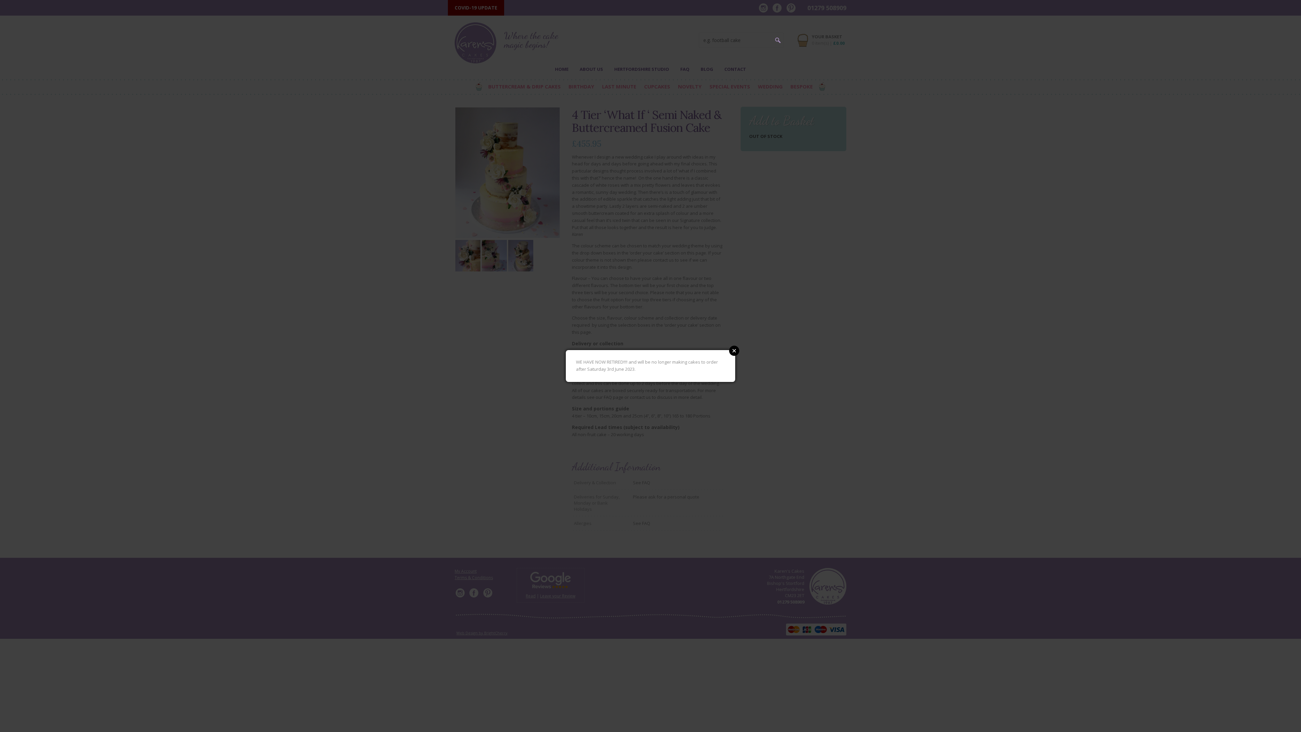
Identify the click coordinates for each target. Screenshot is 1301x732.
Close (734, 351)
